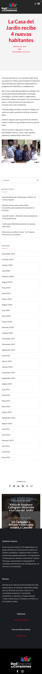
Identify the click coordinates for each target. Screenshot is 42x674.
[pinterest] (23, 486)
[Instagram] (22, 672)
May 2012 (6, 457)
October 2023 (7, 259)
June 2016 (6, 355)
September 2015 (8, 378)
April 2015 (6, 406)
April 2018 (6, 316)
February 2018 (8, 327)
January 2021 (7, 265)
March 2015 (7, 412)
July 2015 (6, 389)
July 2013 (6, 429)
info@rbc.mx (21, 635)
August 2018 (7, 305)
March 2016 (7, 361)
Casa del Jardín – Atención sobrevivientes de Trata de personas (19, 217)
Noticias (26, 52)
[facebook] (10, 486)
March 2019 (7, 299)
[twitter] (14, 486)
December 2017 (8, 338)
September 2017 (8, 350)
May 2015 (6, 401)
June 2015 (6, 395)
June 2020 (6, 271)
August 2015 (7, 384)
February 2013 (8, 440)
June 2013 (6, 435)
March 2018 (7, 321)
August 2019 (7, 282)
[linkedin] (19, 486)
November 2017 (8, 344)
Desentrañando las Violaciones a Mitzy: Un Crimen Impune (19, 198)
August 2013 (7, 423)
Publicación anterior (21, 500)
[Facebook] (17, 672)
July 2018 (6, 310)
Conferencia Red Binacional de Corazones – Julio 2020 (19, 225)
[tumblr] (27, 486)
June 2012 (6, 452)
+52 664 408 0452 (21, 620)
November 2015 (8, 372)
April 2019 (6, 293)
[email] (32, 486)
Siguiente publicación (21, 518)
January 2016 (7, 367)
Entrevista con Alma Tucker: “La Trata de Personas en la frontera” (18, 233)
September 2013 (8, 418)
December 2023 (8, 254)
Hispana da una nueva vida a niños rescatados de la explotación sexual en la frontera (18, 207)
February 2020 (8, 276)
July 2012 (6, 446)
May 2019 (6, 288)
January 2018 (7, 333)
